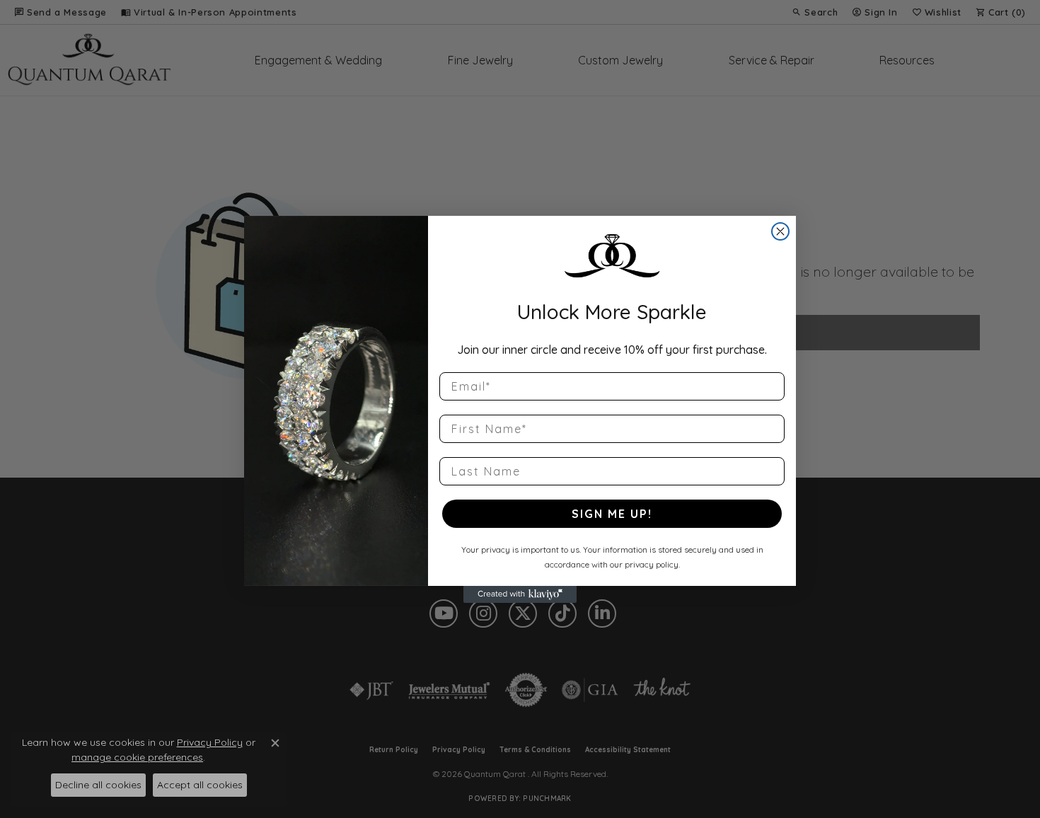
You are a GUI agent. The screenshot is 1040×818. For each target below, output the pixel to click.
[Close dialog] (780, 231)
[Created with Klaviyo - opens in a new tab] (520, 594)
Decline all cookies (98, 784)
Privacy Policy (210, 742)
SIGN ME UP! (612, 514)
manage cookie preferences (137, 757)
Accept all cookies (200, 784)
